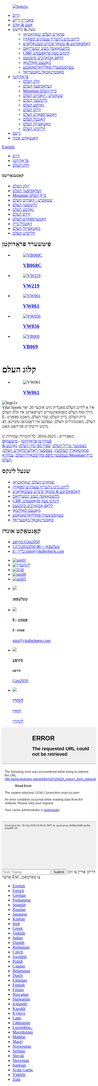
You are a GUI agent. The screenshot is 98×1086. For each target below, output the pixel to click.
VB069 (30, 346)
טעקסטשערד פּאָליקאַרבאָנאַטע (48, 67)
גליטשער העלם (35, 100)
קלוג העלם (31, 81)
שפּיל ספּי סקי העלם (35, 445)
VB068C (32, 265)
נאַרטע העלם (33, 105)
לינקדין (18, 721)
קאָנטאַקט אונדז (25, 138)
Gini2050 (20, 680)
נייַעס (17, 133)
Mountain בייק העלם (40, 91)
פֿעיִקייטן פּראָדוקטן (36, 441)
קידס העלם (32, 109)
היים (16, 15)
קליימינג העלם (34, 128)
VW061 (31, 306)
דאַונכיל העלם (34, 119)
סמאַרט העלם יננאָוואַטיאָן (44, 34)
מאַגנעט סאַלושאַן (37, 62)
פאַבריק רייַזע (23, 20)
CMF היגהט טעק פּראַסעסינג (46, 53)
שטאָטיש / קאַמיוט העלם (43, 95)
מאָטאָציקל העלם (37, 124)
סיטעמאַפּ (10, 441)
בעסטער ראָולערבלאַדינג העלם (28, 450)
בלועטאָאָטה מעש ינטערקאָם (46, 48)
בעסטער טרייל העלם (70, 445)
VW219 (31, 286)
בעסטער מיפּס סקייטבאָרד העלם (42, 455)
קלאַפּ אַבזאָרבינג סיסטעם (43, 58)
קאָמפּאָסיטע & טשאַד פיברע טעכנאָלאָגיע (57, 43)
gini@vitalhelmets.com (31, 640)
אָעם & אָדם (23, 25)
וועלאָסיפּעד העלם (37, 86)
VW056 (31, 326)
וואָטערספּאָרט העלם (40, 114)
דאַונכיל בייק (22, 223)
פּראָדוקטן (20, 76)
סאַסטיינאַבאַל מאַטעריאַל (43, 72)
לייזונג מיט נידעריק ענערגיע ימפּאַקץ (51, 39)
